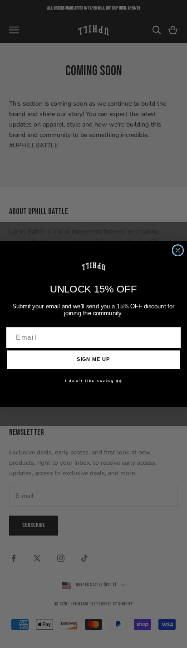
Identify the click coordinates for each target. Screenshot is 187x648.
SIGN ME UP (93, 359)
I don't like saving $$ (93, 381)
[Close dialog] (178, 250)
